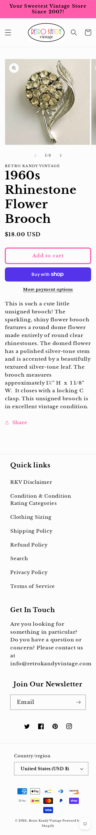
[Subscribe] (78, 702)
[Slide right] (60, 155)
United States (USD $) (45, 768)
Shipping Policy (31, 531)
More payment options (48, 289)
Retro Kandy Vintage (45, 820)
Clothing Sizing (30, 517)
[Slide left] (35, 155)
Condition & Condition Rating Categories (40, 499)
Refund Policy (29, 545)
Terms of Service (32, 586)
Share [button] (19, 422)
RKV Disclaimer (31, 482)
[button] (8, 32)
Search (19, 558)
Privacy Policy (29, 572)
